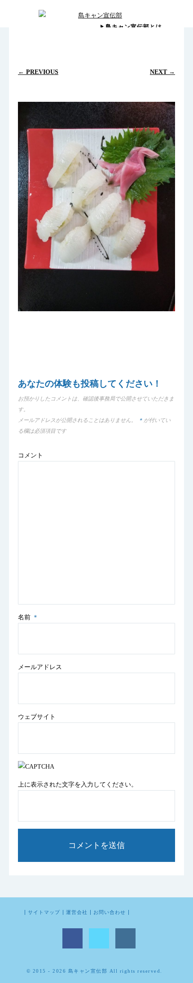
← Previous (38, 71)
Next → (162, 71)
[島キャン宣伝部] (96, 15)
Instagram (125, 938)
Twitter (99, 938)
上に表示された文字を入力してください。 (77, 784)
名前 (28, 617)
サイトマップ (44, 912)
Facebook (72, 938)
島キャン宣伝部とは (133, 26)
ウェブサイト (37, 716)
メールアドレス (40, 667)
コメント (30, 455)
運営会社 (77, 912)
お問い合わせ (109, 912)
